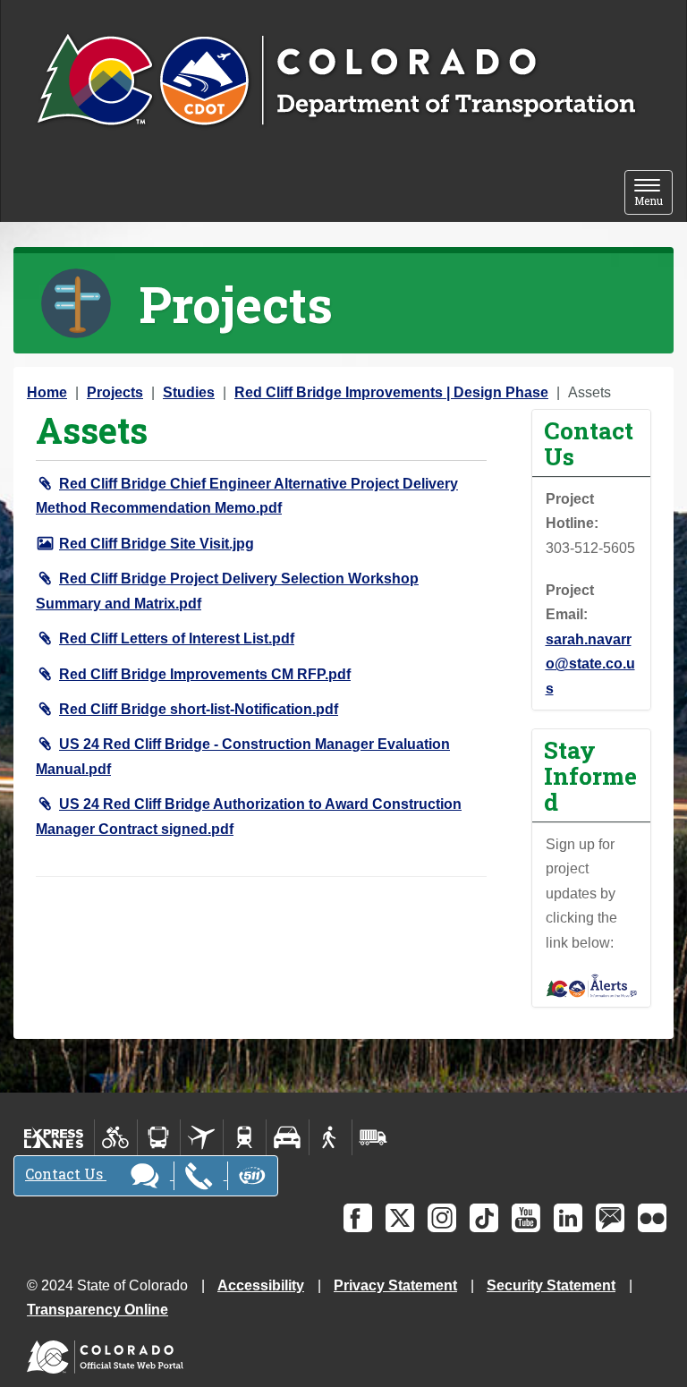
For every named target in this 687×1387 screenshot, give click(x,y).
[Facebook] (357, 1217)
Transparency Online (97, 1309)
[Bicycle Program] (116, 1137)
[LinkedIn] (568, 1217)
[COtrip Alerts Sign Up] (592, 984)
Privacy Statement (395, 1285)
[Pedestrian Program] (330, 1137)
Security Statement (551, 1285)
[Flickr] (652, 1217)
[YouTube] (526, 1217)
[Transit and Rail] (159, 1137)
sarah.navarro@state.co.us (590, 664)
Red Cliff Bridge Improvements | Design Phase (391, 392)
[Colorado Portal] (109, 1352)
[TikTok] (483, 1217)
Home (47, 392)
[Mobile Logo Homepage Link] (336, 81)
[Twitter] (399, 1217)
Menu (653, 194)
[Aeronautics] (202, 1137)
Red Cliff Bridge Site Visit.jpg (156, 543)
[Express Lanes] (54, 1137)
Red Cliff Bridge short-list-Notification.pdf (198, 709)
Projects (115, 392)
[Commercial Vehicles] (373, 1137)
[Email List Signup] (610, 1217)
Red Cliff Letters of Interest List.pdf (176, 638)
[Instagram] (441, 1217)
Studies (189, 392)
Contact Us (65, 1173)
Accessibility (260, 1285)
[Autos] (288, 1137)
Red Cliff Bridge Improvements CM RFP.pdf (205, 674)
